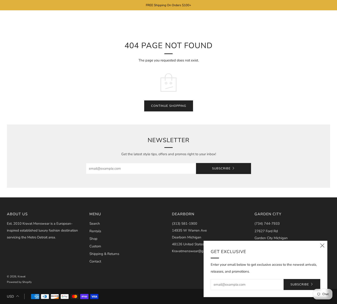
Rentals (95, 231)
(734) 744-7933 (267, 223)
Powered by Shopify (19, 282)
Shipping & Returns (104, 253)
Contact (95, 261)
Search (94, 223)
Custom (95, 246)
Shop (93, 238)
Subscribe (221, 168)
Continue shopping (168, 106)
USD (10, 296)
